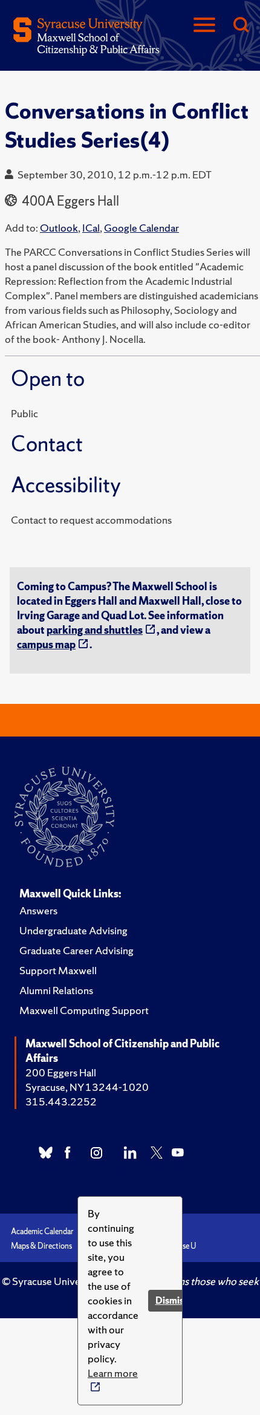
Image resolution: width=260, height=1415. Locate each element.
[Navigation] (204, 25)
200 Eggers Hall (60, 1072)
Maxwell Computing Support (84, 1010)
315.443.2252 (61, 1101)
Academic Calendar (42, 1231)
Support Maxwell (58, 970)
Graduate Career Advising (76, 950)
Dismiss (171, 1300)
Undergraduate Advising (73, 930)
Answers (38, 910)
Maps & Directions (41, 1246)
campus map (46, 644)
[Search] (240, 25)
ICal (91, 228)
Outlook (59, 228)
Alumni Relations (56, 990)
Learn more (113, 1373)
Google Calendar (141, 228)
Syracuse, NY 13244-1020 (87, 1087)
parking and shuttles (95, 630)
